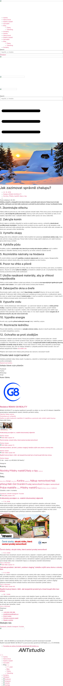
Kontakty (6, 31)
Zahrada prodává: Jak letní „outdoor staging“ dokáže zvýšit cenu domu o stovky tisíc (26, 447)
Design (8, 481)
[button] (31, 369)
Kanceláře (6, 23)
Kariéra (5, 17)
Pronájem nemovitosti (51, 484)
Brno (4, 481)
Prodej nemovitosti (34, 484)
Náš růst (12, 484)
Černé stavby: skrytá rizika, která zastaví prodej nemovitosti (19, 440)
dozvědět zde (22, 348)
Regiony (40, 488)
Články (9, 27)
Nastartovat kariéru (6, 363)
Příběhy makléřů (14, 196)
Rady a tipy (23, 196)
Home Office (13, 481)
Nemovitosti (7, 19)
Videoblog (10, 29)
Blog (4, 25)
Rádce (44, 488)
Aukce (1, 481)
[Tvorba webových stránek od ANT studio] (31, 650)
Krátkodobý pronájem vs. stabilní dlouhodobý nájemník (17, 432)
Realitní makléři (8, 21)
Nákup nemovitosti (40, 480)
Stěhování (49, 488)
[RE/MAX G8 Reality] (31, 57)
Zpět (11, 667)
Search (2, 49)
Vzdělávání (40, 471)
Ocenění (21, 484)
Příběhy (18, 488)
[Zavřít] (1, 655)
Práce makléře (8, 487)
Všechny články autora (7, 414)
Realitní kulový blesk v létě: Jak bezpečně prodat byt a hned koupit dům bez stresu (26, 455)
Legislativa (27, 481)
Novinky (5, 196)
